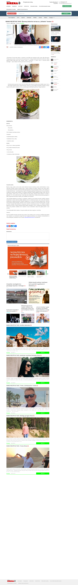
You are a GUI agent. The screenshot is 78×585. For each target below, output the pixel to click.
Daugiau (51, 17)
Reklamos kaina (33, 6)
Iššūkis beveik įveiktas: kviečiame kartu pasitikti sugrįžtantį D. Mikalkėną (38, 284)
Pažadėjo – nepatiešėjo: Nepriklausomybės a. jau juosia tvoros (55, 33)
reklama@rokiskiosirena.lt (66, 3)
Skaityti (42, 352)
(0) (52, 21)
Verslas (40, 17)
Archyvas (20, 6)
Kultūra (45, 17)
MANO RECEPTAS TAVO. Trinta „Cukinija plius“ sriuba (21, 385)
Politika (34, 17)
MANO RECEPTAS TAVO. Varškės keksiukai (18, 325)
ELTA (18, 17)
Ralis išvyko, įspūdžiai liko (55, 42)
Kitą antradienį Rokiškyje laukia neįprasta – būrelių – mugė (55, 53)
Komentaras (9, 231)
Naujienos (14, 6)
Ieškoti (66, 13)
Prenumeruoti (67, 6)
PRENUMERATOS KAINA (11, 9)
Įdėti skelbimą (11, 13)
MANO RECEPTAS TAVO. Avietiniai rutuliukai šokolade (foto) (23, 355)
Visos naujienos (11, 17)
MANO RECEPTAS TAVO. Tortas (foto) (16, 446)
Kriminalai (29, 17)
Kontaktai (26, 6)
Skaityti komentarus (12, 241)
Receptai (8, 352)
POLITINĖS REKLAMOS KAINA (44, 6)
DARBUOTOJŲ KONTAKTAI (22, 9)
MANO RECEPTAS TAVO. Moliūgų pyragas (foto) (19, 416)
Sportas (23, 17)
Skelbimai (8, 6)
